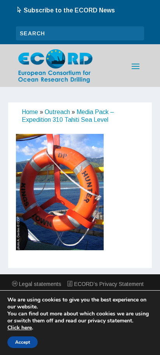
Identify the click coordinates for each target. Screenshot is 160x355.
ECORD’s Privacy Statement (108, 284)
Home (30, 112)
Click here (19, 327)
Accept (22, 342)
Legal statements (39, 284)
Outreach (57, 112)
